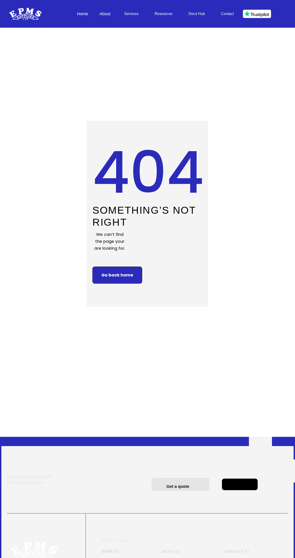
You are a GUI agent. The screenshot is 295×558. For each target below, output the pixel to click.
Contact (227, 14)
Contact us (240, 480)
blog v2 (171, 551)
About (105, 14)
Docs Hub (197, 14)
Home (82, 14)
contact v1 (237, 551)
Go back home (117, 275)
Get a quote (180, 486)
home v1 (110, 551)
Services (131, 14)
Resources (163, 14)
